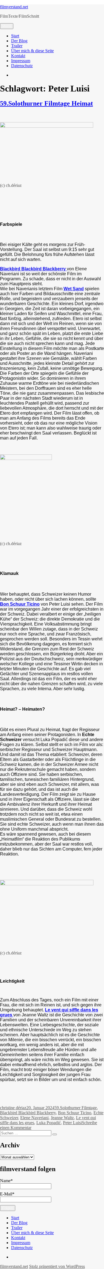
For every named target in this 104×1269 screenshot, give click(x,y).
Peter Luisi (72, 1122)
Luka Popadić (48, 1122)
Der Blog (19, 40)
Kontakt (18, 55)
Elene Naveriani (34, 1117)
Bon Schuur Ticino (20, 604)
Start (15, 35)
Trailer (16, 45)
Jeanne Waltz (62, 1117)
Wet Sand (74, 288)
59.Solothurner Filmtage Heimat (46, 103)
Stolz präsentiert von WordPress (57, 1266)
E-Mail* (7, 1194)
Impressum (20, 60)
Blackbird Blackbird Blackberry (28, 1112)
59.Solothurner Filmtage (75, 1107)
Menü (6, 26)
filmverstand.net (14, 6)
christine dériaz (13, 1107)
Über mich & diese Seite (32, 50)
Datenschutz (22, 65)
